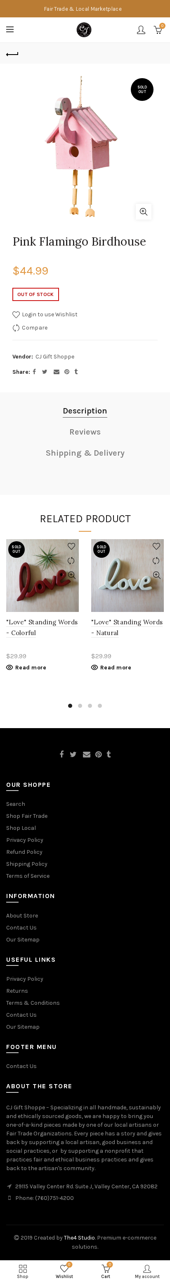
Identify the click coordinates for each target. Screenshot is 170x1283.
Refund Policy (24, 851)
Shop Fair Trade (26, 815)
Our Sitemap (23, 939)
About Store (22, 915)
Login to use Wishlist (49, 314)
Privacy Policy (24, 839)
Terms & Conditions (33, 1002)
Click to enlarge (143, 212)
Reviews (85, 432)
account (141, 30)
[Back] (12, 53)
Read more (31, 667)
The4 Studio (79, 1237)
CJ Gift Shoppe (54, 356)
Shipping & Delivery (85, 453)
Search (15, 804)
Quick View (71, 575)
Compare (34, 327)
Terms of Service (28, 875)
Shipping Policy (26, 863)
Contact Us (21, 927)
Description (85, 411)
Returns (17, 990)
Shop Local (21, 827)
